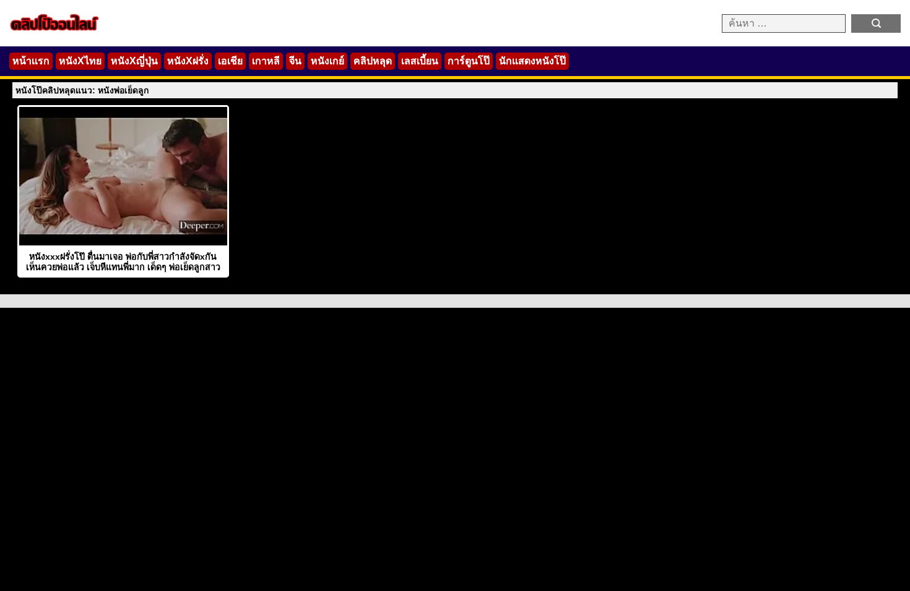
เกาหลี (266, 61)
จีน (295, 61)
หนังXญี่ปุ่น (134, 61)
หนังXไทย (80, 61)
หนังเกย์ (327, 61)
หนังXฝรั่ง (188, 61)
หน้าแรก (31, 61)
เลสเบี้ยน (419, 61)
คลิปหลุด (372, 61)
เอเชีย (230, 61)
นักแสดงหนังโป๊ (532, 61)
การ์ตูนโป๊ (469, 61)
